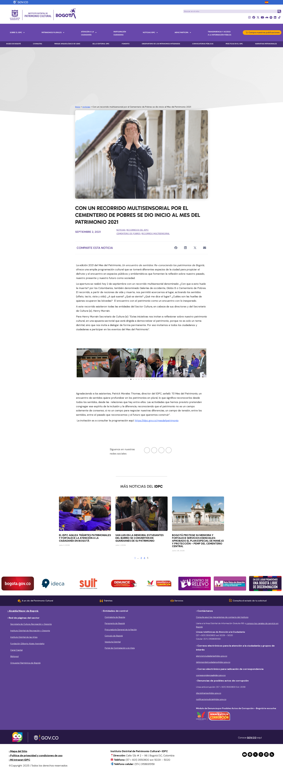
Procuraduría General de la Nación (121, 629)
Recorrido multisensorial (156, 233)
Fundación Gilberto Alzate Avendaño (27, 643)
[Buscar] (279, 11)
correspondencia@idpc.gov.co (211, 675)
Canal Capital (16, 650)
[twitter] (154, 450)
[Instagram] (249, 17)
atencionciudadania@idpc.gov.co (211, 656)
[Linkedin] (275, 17)
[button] (175, 247)
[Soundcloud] (266, 17)
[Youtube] (262, 17)
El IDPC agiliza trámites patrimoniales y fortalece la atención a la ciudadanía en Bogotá (85, 538)
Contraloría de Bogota (115, 617)
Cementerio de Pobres (128, 233)
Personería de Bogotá (115, 623)
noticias (86, 106)
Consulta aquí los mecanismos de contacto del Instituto (222, 617)
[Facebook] (253, 17)
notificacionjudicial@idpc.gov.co (211, 699)
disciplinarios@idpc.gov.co (208, 693)
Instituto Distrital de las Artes (23, 637)
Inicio (77, 106)
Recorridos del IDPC (137, 230)
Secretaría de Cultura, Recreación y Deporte (31, 624)
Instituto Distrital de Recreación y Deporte (30, 630)
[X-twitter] (258, 17)
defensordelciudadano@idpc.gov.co (213, 662)
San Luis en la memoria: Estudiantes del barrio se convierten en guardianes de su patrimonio (139, 538)
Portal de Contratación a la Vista (120, 648)
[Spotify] (270, 17)
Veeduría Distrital (113, 641)
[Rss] (271, 754)
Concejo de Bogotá (114, 635)
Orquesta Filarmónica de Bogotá (25, 663)
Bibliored (14, 656)
